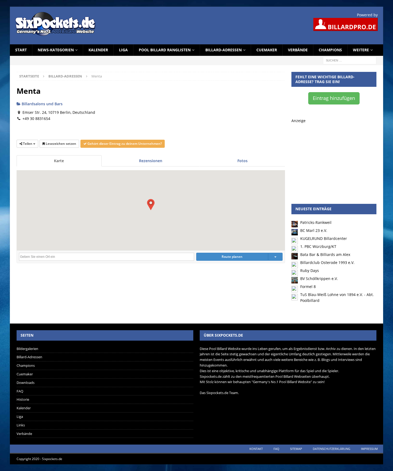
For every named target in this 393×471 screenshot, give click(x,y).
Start (21, 49)
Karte (59, 160)
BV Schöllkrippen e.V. (319, 278)
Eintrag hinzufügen (334, 98)
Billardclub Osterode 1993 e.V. (327, 262)
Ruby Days (309, 270)
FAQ (20, 391)
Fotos (242, 160)
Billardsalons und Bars (42, 103)
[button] (151, 204)
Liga (123, 49)
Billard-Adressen (223, 49)
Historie (23, 399)
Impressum (369, 449)
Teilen (27, 143)
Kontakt (256, 449)
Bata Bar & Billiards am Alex (325, 254)
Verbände (298, 49)
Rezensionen (150, 160)
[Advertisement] (333, 157)
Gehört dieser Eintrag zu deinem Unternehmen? (124, 143)
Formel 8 (308, 286)
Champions (330, 49)
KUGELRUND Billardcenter (323, 238)
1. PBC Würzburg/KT (318, 246)
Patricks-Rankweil (316, 222)
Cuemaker (266, 49)
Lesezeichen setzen (60, 143)
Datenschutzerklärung (331, 449)
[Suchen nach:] (349, 60)
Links (21, 425)
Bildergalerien (27, 348)
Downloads (25, 382)
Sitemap (296, 449)
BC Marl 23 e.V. (313, 230)
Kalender (98, 49)
